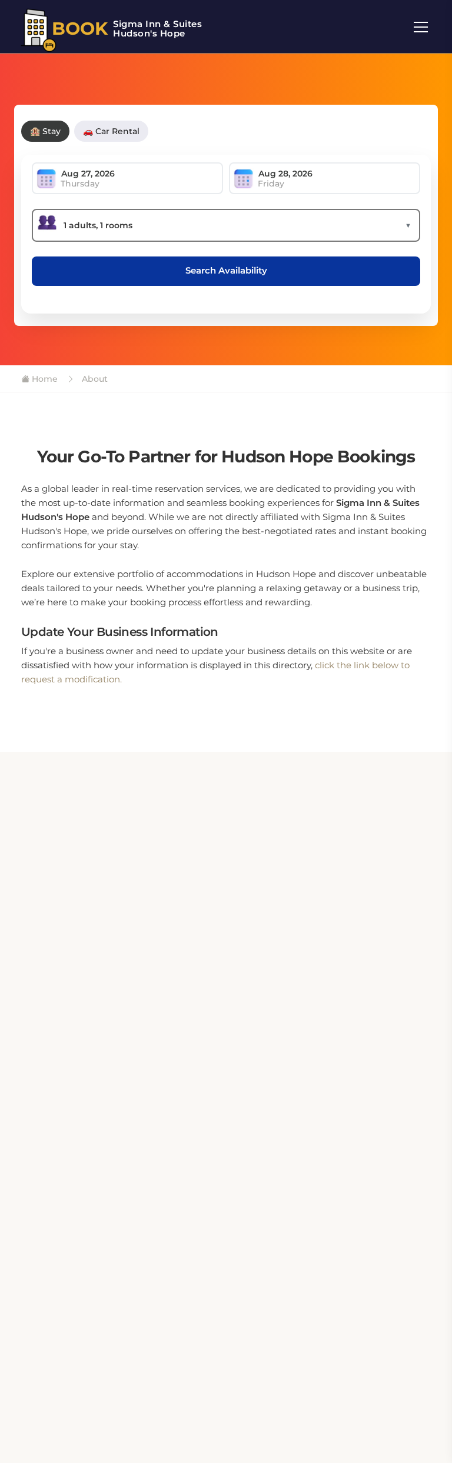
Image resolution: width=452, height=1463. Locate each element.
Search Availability (226, 270)
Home (43, 379)
